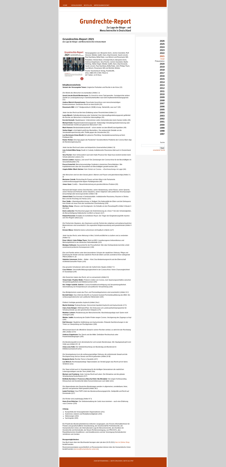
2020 (162, 64)
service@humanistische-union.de (86, 449)
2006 (162, 106)
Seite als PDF (128, 461)
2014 (162, 82)
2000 (162, 125)
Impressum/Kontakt (101, 5)
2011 (162, 91)
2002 (162, 119)
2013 (162, 85)
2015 (162, 79)
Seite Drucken (116, 461)
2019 (162, 67)
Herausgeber (76, 5)
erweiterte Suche (159, 150)
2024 (162, 47)
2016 (162, 76)
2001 (162, 122)
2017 (162, 73)
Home (65, 5)
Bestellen (88, 5)
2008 (162, 100)
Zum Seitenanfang (101, 461)
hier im (117, 442)
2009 (162, 97)
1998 (162, 131)
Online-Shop (124, 442)
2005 (162, 109)
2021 (162, 56)
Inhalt (162, 59)
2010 (162, 94)
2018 (162, 70)
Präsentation (160, 61)
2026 (162, 41)
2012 (162, 88)
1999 (162, 128)
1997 (162, 134)
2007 (162, 103)
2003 (162, 115)
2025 (162, 44)
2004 (162, 112)
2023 (162, 50)
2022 (162, 53)
